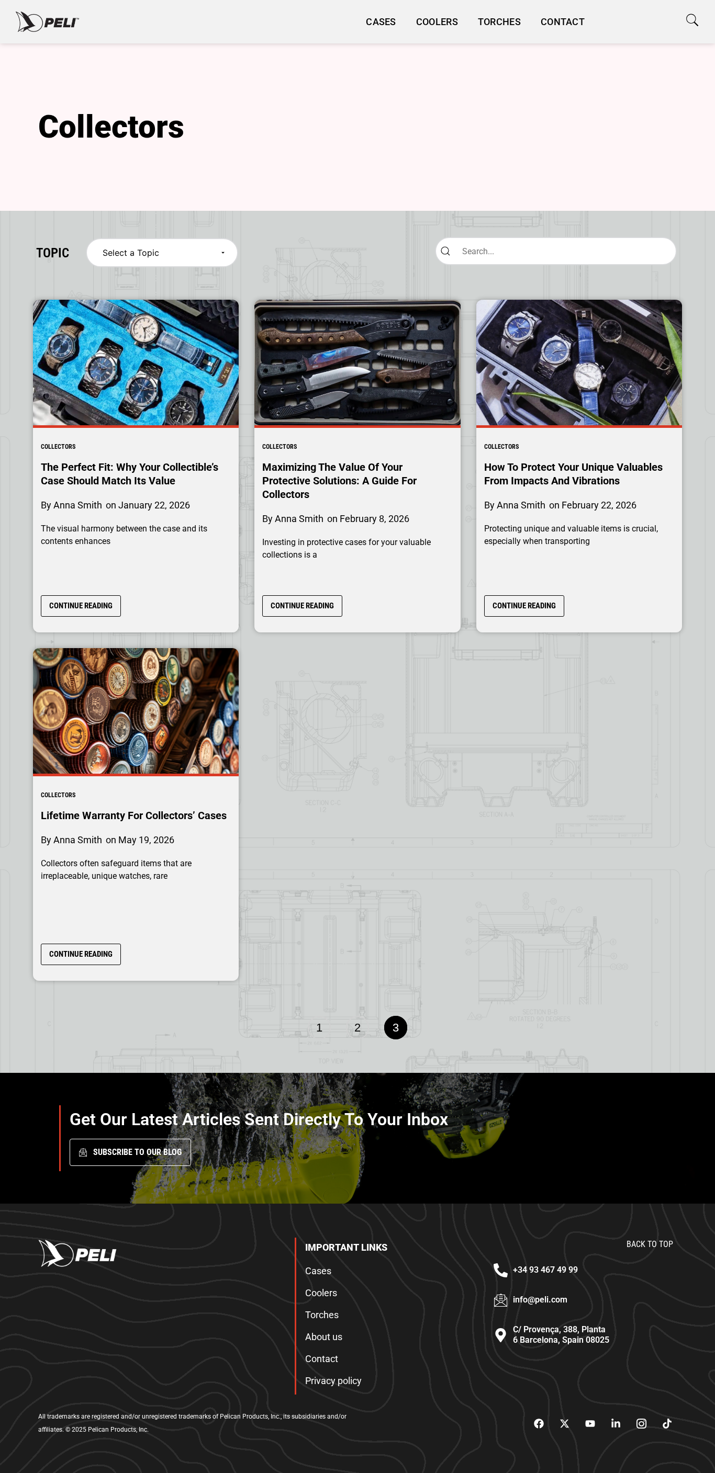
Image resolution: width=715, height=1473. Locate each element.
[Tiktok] (667, 1423)
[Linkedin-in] (615, 1423)
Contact (563, 21)
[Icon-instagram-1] (641, 1423)
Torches (499, 21)
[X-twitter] (564, 1423)
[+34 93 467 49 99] (501, 1270)
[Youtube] (590, 1423)
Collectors (58, 446)
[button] (692, 20)
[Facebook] (539, 1423)
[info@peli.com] (501, 1300)
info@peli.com (540, 1300)
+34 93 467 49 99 (545, 1270)
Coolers (437, 21)
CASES (381, 21)
